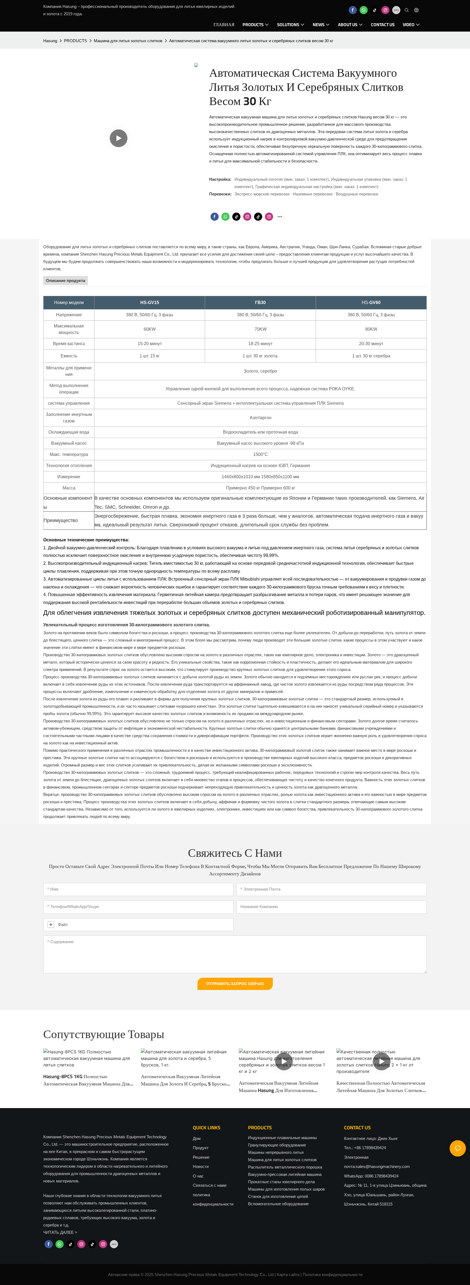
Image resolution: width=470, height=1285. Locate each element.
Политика (312, 1274)
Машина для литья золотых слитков (128, 40)
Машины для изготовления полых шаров (286, 1189)
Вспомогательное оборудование (278, 1203)
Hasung (50, 40)
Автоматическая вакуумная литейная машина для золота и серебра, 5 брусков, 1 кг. (185, 1080)
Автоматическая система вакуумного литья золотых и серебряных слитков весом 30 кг (251, 40)
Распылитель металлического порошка (285, 1167)
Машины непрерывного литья (276, 1152)
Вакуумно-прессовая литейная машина (284, 1174)
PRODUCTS (75, 40)
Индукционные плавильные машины (282, 1137)
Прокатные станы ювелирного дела (281, 1181)
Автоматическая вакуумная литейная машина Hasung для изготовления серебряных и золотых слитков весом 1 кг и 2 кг (281, 1086)
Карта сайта (288, 1274)
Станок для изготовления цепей (278, 1196)
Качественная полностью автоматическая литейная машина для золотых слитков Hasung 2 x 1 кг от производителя (380, 1086)
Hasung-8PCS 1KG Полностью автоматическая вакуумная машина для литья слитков (86, 1080)
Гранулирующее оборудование (277, 1145)
